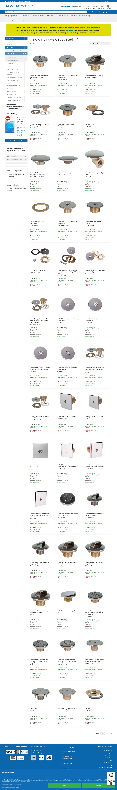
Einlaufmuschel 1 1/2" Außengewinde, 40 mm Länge (94, 76)
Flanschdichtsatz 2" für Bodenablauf (37, 222)
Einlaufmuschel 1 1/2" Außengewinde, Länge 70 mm (39, 611)
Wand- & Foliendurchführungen (17, 51)
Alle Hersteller (10, 104)
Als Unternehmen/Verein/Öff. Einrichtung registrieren (99, 1)
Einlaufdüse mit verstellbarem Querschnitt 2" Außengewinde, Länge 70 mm (39, 661)
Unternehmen (98, 6)
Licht (8, 66)
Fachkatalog (108, 755)
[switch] (111, 783)
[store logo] (19, 6)
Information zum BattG (105, 767)
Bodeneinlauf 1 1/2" (36, 708)
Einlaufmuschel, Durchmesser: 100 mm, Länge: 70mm (40, 563)
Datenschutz (108, 762)
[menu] (58, 18)
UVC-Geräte (10, 88)
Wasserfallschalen (13, 60)
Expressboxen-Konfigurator (14, 106)
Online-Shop (66, 6)
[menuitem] (11, 16)
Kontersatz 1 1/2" (90, 124)
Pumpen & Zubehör (12, 80)
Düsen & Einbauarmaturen (14, 48)
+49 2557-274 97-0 (11, 1)
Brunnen (9, 45)
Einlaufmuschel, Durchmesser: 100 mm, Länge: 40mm (95, 514)
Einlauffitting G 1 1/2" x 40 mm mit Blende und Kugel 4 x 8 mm (95, 271)
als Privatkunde (11, 156)
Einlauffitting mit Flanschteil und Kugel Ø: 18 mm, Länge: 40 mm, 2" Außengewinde (40, 320)
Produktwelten (78, 6)
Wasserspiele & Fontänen (14, 97)
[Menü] (114, 773)
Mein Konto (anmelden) (69, 751)
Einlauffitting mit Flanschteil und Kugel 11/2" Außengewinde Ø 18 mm (94, 369)
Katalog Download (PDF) (16, 141)
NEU (8, 41)
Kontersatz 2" (89, 708)
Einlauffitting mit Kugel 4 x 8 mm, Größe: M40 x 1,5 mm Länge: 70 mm (67, 271)
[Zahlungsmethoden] (16, 760)
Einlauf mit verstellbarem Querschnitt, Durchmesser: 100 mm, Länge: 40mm (94, 612)
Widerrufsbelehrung (106, 765)
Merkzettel (65, 754)
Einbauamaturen (12, 57)
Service (89, 6)
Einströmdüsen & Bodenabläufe (17, 54)
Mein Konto (72, 1)
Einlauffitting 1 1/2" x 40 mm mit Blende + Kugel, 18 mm (39, 125)
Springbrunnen (11, 91)
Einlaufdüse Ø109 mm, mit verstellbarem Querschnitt (67, 514)
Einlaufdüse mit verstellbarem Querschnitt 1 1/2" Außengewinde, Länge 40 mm (67, 661)
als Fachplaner (11, 163)
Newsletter (65, 761)
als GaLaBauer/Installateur (14, 159)
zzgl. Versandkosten (89, 142)
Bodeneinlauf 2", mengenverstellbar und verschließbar (67, 709)
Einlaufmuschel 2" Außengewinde (67, 611)
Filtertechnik (10, 63)
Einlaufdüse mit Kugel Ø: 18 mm (66, 416)
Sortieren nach (87, 44)
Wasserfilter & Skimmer (13, 100)
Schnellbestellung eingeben (101, 12)
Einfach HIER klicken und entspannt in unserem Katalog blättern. (21, 131)
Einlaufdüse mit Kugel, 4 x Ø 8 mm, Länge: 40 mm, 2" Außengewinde (67, 465)
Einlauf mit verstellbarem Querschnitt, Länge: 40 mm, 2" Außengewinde (39, 77)
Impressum (108, 758)
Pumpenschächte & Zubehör (15, 77)
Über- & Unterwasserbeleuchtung (14, 84)
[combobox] (46, 12)
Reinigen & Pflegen (12, 69)
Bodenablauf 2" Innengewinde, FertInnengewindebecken (39, 173)
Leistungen (108, 753)
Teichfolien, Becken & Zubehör (13, 73)
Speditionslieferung (36, 753)
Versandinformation (36, 750)
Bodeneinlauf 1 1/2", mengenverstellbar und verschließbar (94, 660)
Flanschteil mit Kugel (36, 465)
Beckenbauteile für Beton (37, 270)
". (100, 27)
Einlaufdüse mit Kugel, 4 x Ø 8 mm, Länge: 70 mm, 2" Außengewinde (40, 368)
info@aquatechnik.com (24, 1)
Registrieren (82, 1)
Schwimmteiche (11, 94)
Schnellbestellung (11, 108)
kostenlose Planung (68, 763)
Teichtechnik (10, 38)
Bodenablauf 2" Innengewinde (66, 173)
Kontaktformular (67, 758)
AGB (110, 760)
